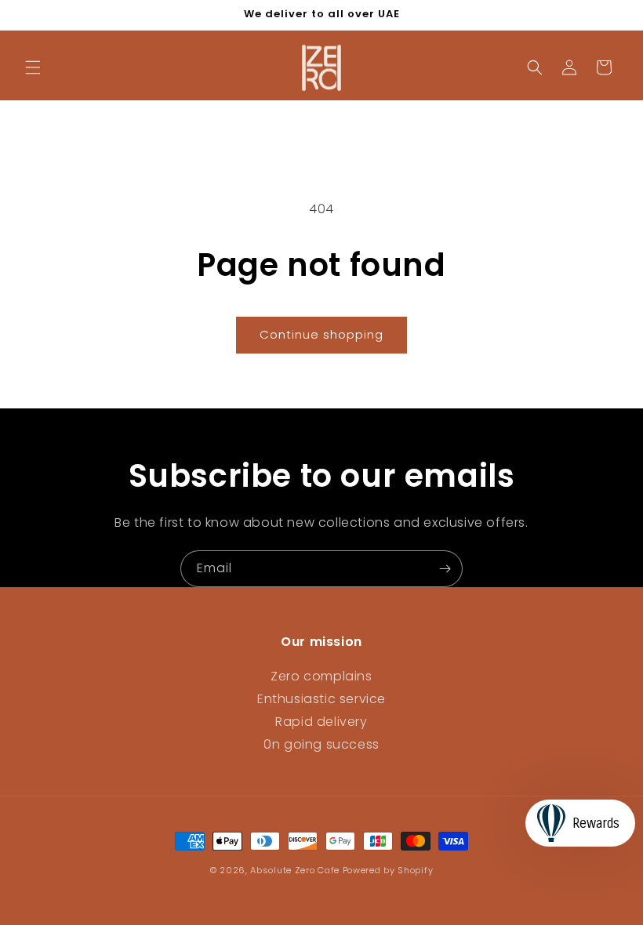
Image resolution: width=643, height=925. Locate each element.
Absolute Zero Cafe (295, 870)
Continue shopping (321, 334)
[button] (33, 67)
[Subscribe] (444, 568)
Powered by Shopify (388, 870)
